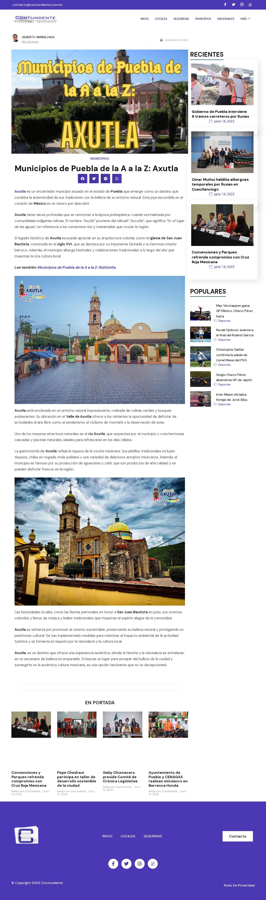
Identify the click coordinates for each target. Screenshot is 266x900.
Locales (161, 19)
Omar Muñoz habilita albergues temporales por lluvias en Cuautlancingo (220, 184)
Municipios (203, 19)
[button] (82, 178)
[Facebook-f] (113, 864)
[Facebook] (225, 5)
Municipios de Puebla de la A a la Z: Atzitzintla (77, 267)
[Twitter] (233, 5)
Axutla (20, 191)
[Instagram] (242, 5)
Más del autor (30, 42)
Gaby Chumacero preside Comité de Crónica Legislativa (120, 777)
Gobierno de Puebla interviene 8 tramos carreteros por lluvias (220, 114)
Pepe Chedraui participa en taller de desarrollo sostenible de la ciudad (76, 779)
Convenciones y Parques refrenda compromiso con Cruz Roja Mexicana (29, 779)
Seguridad (181, 19)
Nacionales (225, 19)
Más (244, 19)
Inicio (145, 19)
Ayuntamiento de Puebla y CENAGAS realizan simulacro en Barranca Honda (168, 779)
